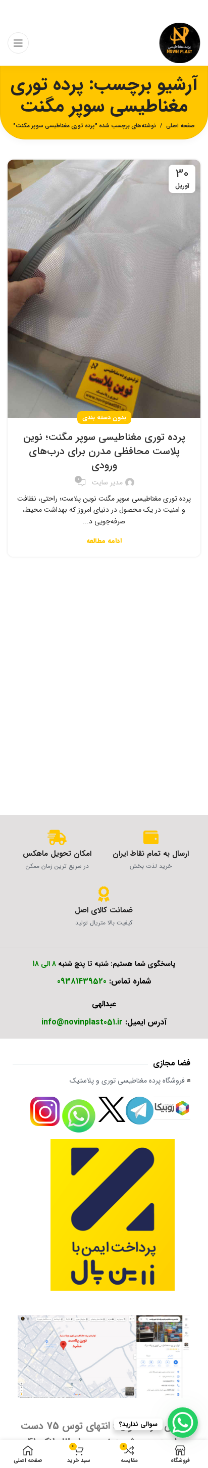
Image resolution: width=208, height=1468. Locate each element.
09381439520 (82, 981)
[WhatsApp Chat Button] (183, 1422)
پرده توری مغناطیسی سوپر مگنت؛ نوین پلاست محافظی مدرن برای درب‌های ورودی (104, 451)
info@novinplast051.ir (82, 1022)
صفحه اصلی (180, 126)
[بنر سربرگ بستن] (12, 10)
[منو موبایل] (18, 43)
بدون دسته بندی (104, 417)
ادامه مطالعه (104, 540)
